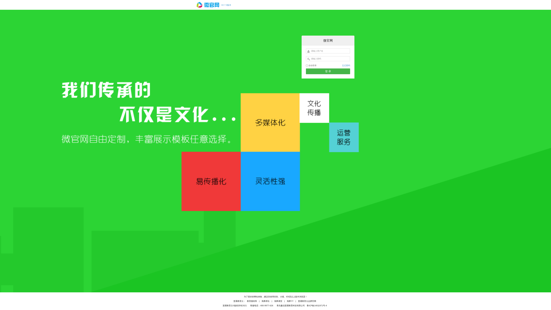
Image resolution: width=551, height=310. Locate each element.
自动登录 (313, 65)
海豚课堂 (278, 301)
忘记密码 (346, 65)
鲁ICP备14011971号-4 (317, 305)
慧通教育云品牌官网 (307, 301)
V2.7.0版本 (226, 5)
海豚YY (290, 301)
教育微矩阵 (252, 301)
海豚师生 (266, 301)
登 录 (328, 71)
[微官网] (208, 9)
